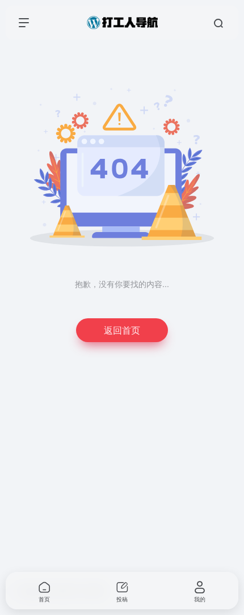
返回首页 (122, 329)
